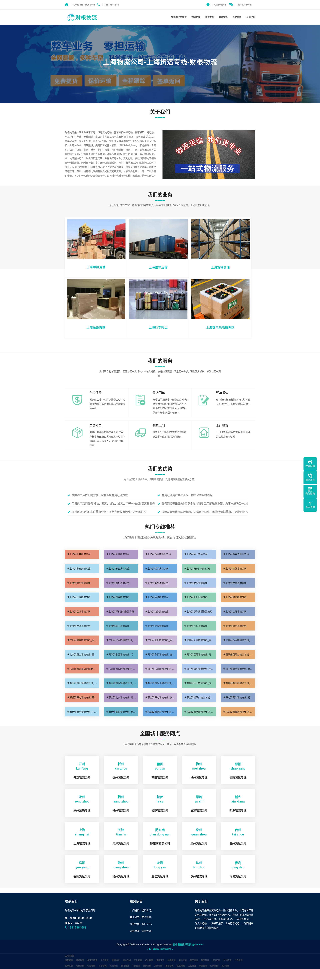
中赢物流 (136, 966)
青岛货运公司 (238, 876)
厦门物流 (125, 966)
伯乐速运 (69, 966)
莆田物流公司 (160, 777)
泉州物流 (158, 966)
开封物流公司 (82, 777)
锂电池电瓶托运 (178, 17)
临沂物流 (80, 966)
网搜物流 (102, 966)
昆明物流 (116, 960)
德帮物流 (170, 966)
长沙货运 (216, 960)
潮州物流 (147, 966)
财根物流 (172, 960)
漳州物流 (214, 966)
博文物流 (225, 966)
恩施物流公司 (199, 810)
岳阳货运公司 (82, 876)
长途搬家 (237, 17)
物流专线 (196, 17)
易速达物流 (92, 960)
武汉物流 (238, 960)
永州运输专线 (82, 810)
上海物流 (104, 960)
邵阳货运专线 (238, 777)
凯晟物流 (181, 966)
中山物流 (91, 966)
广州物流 (138, 960)
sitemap (198, 944)
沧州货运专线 (121, 876)
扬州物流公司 (121, 810)
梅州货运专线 (199, 777)
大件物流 (223, 17)
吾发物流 (227, 960)
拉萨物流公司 (160, 810)
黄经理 (78, 923)
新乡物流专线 (238, 810)
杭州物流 (149, 960)
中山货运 (183, 960)
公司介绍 (250, 17)
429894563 (219, 4)
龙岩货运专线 (160, 876)
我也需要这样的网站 (183, 944)
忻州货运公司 (121, 777)
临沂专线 (127, 960)
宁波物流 (203, 966)
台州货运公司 (238, 843)
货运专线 (209, 17)
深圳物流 (114, 966)
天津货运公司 (121, 843)
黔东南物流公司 (160, 843)
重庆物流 (194, 960)
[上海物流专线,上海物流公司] (81, 17)
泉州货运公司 (199, 843)
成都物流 (69, 960)
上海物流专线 (82, 843)
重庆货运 (205, 960)
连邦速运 (160, 960)
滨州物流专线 (199, 876)
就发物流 (192, 966)
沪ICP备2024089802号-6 (160, 949)
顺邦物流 (80, 960)
